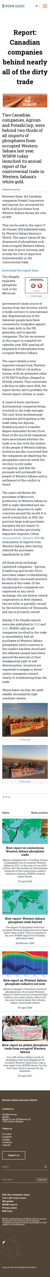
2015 (5, 628)
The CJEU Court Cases (14, 1198)
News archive (39, 812)
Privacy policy (9, 1208)
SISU (12, 1267)
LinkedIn (6, 1145)
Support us (13, 1155)
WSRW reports (10, 1204)
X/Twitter (6, 1134)
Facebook (7, 1142)
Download (36, 296)
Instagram (7, 1137)
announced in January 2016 (21, 538)
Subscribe (42, 1179)
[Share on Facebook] (3, 797)
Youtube (6, 1139)
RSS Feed (7, 1211)
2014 (37, 624)
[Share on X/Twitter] (6, 797)
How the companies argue (16, 1194)
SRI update (7, 1201)
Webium (33, 1267)
